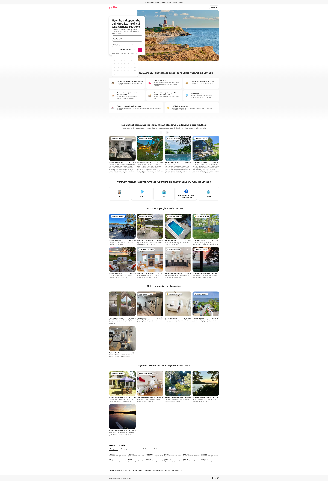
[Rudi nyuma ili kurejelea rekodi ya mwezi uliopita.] (115, 49)
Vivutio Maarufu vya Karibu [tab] (150, 449)
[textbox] (119, 45)
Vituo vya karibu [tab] (113, 449)
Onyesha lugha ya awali (176, 2)
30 (135, 71)
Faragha (123, 478)
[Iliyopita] (160, 132)
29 (131, 71)
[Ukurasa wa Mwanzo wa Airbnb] (113, 7)
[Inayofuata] (167, 132)
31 (114, 74)
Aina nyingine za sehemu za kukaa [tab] (130, 449)
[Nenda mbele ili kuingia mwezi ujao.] (134, 49)
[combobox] (127, 39)
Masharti (129, 478)
